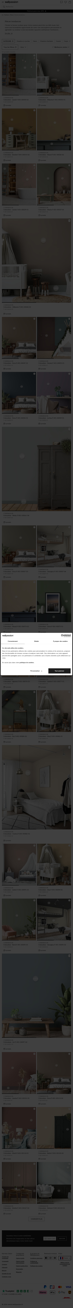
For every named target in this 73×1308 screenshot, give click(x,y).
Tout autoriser (59, 671)
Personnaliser (35, 671)
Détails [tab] (36, 641)
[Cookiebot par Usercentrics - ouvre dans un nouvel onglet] (62, 635)
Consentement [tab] (13, 641)
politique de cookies (27, 662)
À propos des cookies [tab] (60, 641)
